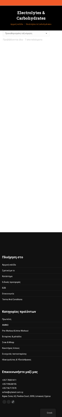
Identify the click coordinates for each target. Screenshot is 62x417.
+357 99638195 (9, 384)
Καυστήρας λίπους (11, 348)
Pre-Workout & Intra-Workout (15, 331)
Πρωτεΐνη (6, 319)
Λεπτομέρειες (17, 84)
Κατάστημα (7, 276)
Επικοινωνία (8, 293)
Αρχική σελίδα (9, 265)
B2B (4, 288)
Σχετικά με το (8, 270)
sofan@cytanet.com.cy (12, 392)
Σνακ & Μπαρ (8, 342)
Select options (45, 132)
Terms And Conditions (12, 299)
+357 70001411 (9, 380)
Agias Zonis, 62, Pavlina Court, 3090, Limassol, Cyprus (26, 396)
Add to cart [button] (45, 90)
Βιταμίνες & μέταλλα (11, 336)
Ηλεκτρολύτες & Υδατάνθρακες (16, 360)
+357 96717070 (9, 388)
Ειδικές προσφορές (11, 282)
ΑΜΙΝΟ (5, 325)
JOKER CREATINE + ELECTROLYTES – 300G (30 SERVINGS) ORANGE (16, 120)
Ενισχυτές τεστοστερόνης (14, 354)
